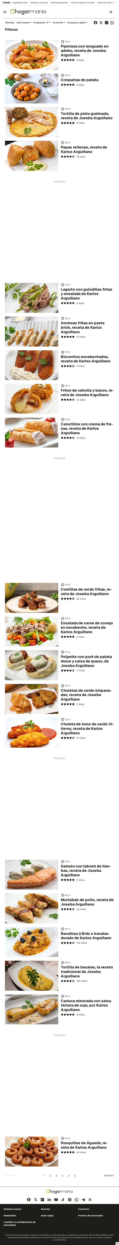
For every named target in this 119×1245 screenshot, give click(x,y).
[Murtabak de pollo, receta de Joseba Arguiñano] (31, 908)
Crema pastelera (59, 2)
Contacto (83, 1209)
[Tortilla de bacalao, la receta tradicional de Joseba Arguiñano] (31, 976)
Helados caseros (39, 2)
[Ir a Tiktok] (63, 1199)
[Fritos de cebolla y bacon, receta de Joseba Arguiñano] (31, 399)
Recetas (9, 22)
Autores (45, 1209)
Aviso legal (47, 1215)
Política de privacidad (90, 1215)
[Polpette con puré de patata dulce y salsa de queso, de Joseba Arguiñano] (31, 665)
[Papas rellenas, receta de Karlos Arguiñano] (31, 156)
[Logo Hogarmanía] (59, 1191)
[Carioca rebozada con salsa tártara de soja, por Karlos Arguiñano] (31, 1009)
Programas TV (40, 22)
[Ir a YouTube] (56, 1199)
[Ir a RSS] (90, 1199)
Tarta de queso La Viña (83, 2)
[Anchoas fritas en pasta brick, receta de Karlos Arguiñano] (31, 332)
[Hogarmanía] (31, 11)
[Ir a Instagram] (106, 22)
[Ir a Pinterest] (70, 1199)
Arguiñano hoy (20, 2)
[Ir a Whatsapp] (112, 22)
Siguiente (109, 1175)
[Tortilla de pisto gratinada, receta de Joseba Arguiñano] (31, 122)
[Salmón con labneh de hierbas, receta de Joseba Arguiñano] (31, 875)
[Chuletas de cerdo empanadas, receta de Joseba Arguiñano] (31, 699)
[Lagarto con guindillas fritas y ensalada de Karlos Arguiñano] (31, 298)
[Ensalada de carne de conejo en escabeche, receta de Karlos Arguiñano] (31, 632)
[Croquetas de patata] (31, 88)
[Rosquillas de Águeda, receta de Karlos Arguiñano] (31, 1151)
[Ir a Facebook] (95, 22)
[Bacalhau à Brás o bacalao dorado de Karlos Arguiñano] (31, 942)
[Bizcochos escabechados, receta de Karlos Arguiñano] (31, 365)
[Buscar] (111, 12)
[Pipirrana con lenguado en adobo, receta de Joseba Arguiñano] (31, 55)
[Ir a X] (101, 22)
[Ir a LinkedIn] (49, 1199)
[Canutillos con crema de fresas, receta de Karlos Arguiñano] (31, 433)
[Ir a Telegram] (83, 1199)
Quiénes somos (12, 1209)
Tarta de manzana (106, 2)
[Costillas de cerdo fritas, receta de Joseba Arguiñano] (31, 598)
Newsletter (10, 1215)
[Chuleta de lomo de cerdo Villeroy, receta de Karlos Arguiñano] (31, 733)
